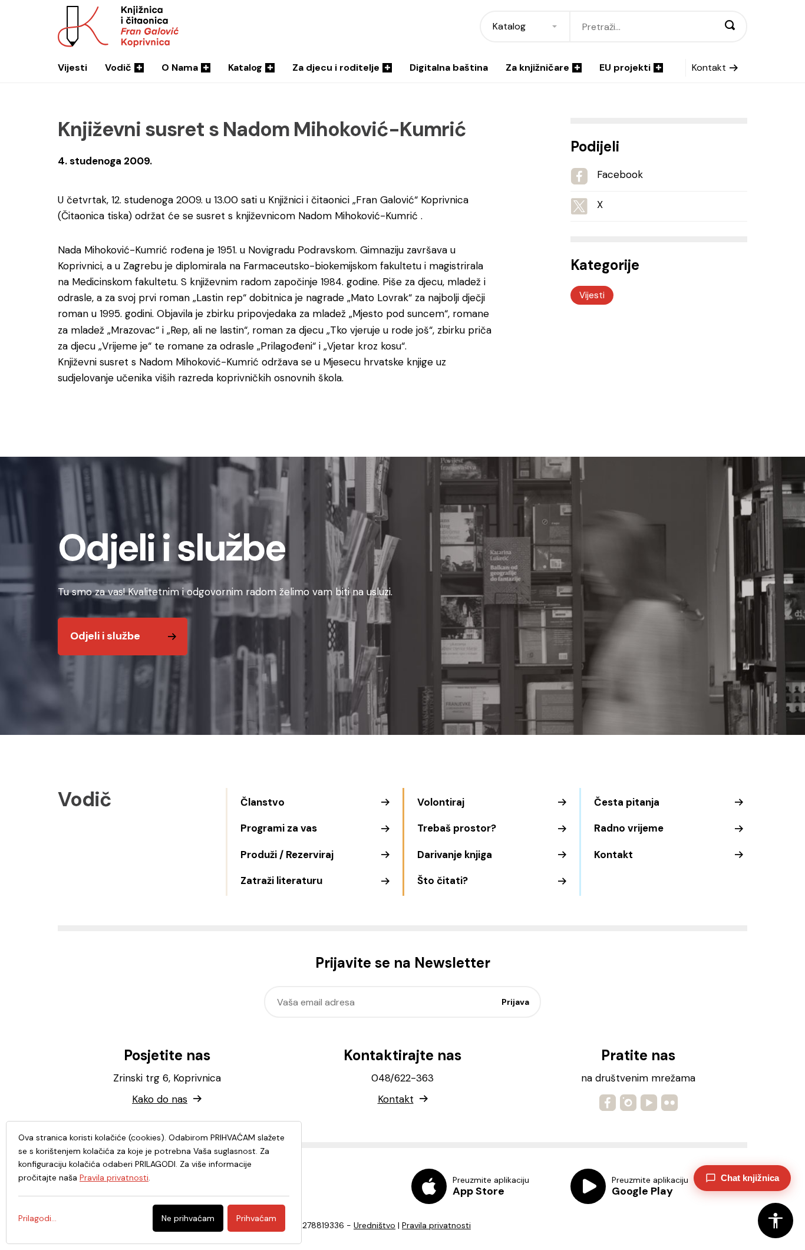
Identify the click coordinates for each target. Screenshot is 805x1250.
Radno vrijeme (629, 828)
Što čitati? (442, 880)
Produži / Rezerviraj (287, 854)
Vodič (118, 67)
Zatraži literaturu (281, 880)
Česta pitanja (626, 802)
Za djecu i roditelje (336, 67)
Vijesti (72, 67)
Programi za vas (278, 828)
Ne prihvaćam (188, 1218)
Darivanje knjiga (454, 854)
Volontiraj (440, 802)
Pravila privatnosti (436, 1225)
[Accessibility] (775, 1220)
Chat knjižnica (750, 1178)
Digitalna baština (449, 67)
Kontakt (709, 67)
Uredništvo (374, 1225)
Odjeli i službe (105, 636)
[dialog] (154, 1182)
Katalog (245, 67)
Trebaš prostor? (456, 828)
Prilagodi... (37, 1218)
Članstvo (262, 802)
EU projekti (625, 67)
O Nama (179, 67)
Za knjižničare (537, 67)
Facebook (620, 174)
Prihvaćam (256, 1218)
